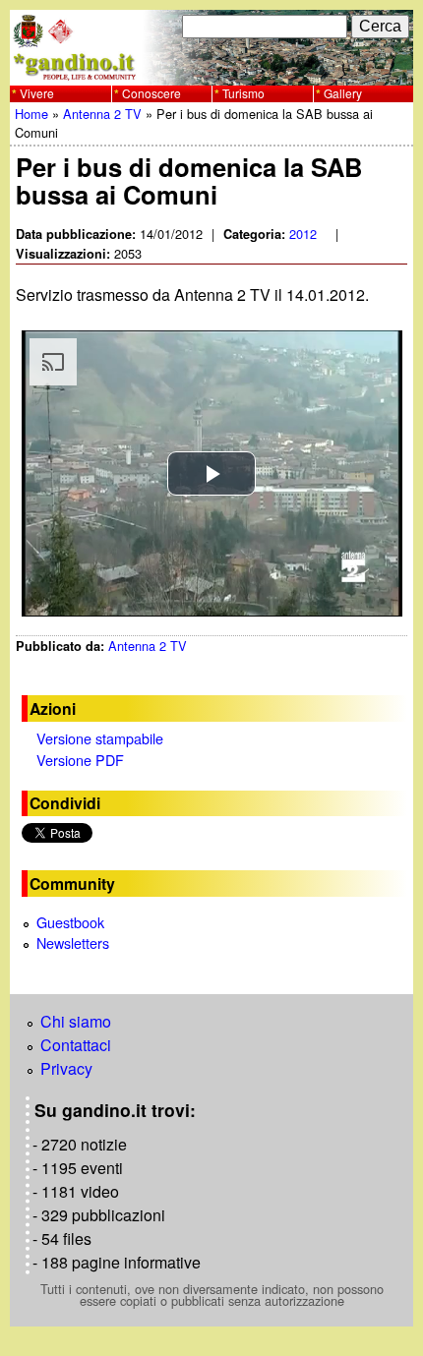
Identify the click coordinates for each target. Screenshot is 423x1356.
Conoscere (151, 93)
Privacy (66, 1068)
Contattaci (75, 1044)
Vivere (37, 93)
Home (31, 113)
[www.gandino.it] (211, 73)
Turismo (243, 93)
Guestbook (70, 922)
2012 (303, 233)
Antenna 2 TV (102, 113)
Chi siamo (75, 1021)
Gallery (343, 93)
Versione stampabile (99, 738)
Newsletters (72, 942)
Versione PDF (80, 759)
